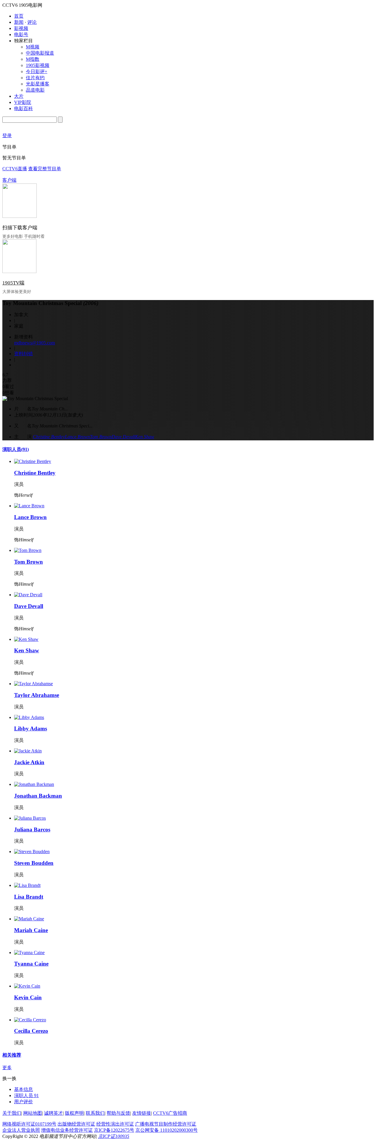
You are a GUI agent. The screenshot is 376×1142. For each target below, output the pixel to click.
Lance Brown (77, 436)
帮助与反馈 (118, 1113)
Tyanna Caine (31, 964)
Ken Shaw (144, 436)
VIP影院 (22, 102)
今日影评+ (36, 71)
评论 (32, 22)
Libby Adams (30, 728)
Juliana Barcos (32, 829)
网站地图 (32, 1113)
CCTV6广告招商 (170, 1113)
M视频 (32, 46)
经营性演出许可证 (115, 1123)
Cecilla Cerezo (31, 1031)
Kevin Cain (28, 997)
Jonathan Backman (38, 796)
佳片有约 (35, 77)
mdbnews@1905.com (34, 342)
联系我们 (95, 1113)
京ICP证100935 (113, 1136)
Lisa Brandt (28, 897)
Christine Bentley (49, 436)
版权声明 (74, 1113)
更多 (7, 1067)
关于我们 (11, 1113)
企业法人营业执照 (21, 1130)
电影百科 (23, 108)
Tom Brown (101, 436)
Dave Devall (123, 436)
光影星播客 (37, 83)
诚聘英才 (53, 1113)
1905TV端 (13, 283)
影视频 (21, 28)
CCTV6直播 (14, 168)
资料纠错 (23, 353)
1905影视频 (37, 65)
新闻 (19, 22)
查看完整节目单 (44, 168)
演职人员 (15, 449)
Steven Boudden (33, 863)
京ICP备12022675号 (114, 1130)
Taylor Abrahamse (36, 695)
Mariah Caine (31, 930)
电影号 (21, 34)
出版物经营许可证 (76, 1123)
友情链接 (141, 1113)
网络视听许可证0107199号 (29, 1123)
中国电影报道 (40, 52)
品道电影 (35, 89)
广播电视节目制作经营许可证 (165, 1123)
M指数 (32, 59)
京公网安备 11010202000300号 (166, 1130)
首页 (19, 16)
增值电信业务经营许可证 (67, 1130)
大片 (19, 96)
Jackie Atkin (29, 762)
